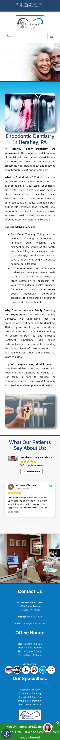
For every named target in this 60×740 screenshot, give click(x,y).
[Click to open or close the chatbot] (47, 727)
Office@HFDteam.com (30, 6)
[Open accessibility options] (6, 733)
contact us (47, 372)
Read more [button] (14, 512)
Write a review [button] (31, 471)
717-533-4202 (34, 616)
